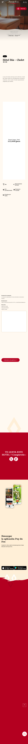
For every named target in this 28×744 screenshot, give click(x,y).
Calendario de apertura (10, 360)
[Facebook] (16, 459)
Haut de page (24, 705)
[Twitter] (11, 459)
